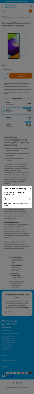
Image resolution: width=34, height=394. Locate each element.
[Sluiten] (30, 188)
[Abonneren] (27, 199)
